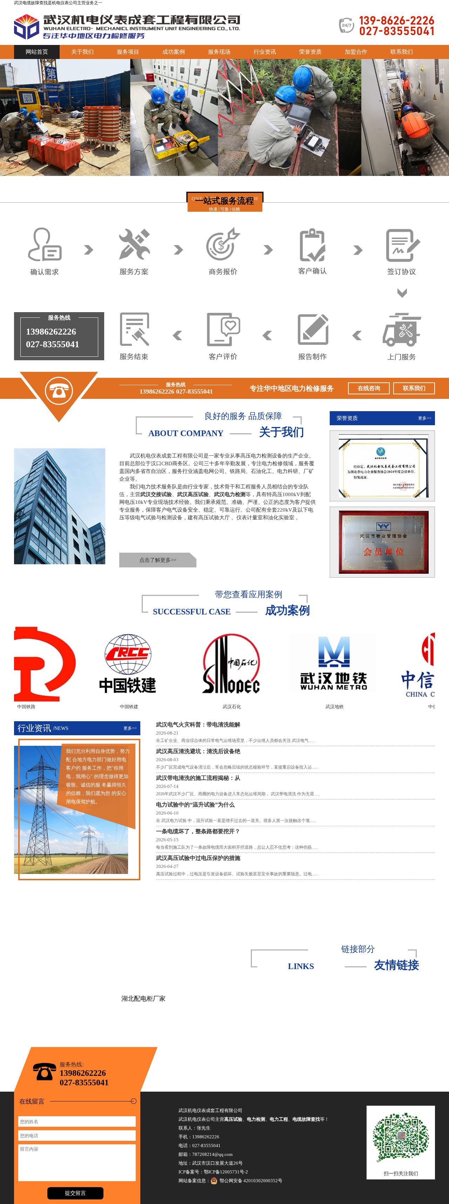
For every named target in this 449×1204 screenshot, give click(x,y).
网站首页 (37, 52)
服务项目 (128, 52)
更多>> (424, 418)
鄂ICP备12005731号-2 (226, 1172)
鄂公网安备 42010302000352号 (249, 1180)
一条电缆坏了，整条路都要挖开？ (198, 831)
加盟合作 (356, 52)
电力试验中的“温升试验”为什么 (195, 805)
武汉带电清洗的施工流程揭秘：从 (198, 778)
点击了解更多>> (157, 560)
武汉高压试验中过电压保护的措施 (198, 858)
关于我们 (82, 52)
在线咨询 (369, 388)
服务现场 (219, 52)
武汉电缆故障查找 (31, 2)
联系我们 (401, 52)
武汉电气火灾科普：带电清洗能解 (198, 725)
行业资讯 (265, 52)
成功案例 (173, 52)
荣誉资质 (310, 52)
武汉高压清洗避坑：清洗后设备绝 (198, 751)
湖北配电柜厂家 (143, 998)
